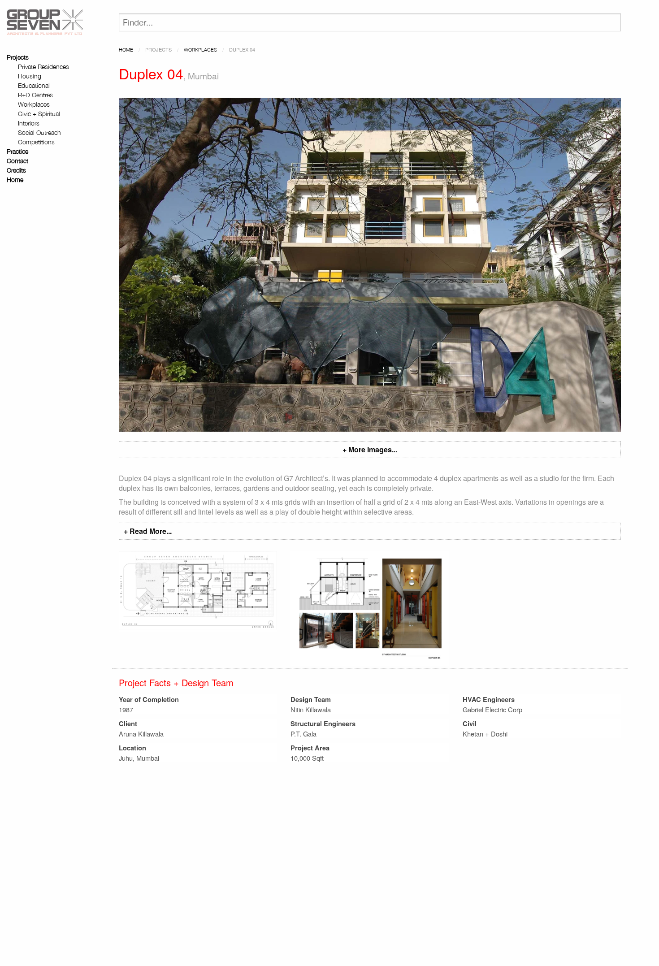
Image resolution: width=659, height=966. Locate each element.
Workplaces (34, 104)
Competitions (36, 142)
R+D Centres (35, 95)
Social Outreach (39, 132)
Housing (29, 76)
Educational (34, 85)
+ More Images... (370, 449)
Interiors (28, 123)
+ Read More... (148, 531)
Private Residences (43, 66)
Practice (17, 151)
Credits (16, 170)
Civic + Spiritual (39, 113)
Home (15, 179)
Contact (17, 161)
